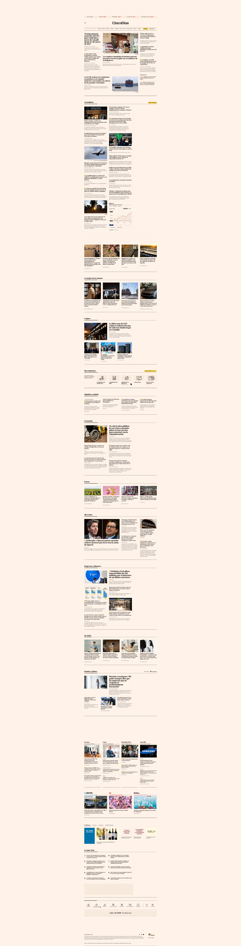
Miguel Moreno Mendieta (105, 710)
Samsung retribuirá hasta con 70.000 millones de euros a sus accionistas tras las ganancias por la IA (129, 522)
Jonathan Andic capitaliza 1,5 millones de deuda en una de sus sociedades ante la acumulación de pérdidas (120, 862)
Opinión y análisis (91, 394)
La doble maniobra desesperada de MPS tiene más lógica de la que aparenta (148, 401)
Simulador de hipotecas (125, 383)
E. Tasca (102, 361)
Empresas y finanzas (101, 28)
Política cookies (94, 943)
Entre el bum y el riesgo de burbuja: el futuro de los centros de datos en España (148, 261)
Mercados (107, 28)
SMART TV (141, 778)
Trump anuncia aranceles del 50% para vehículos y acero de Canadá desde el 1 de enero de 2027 (92, 39)
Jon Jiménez (86, 223)
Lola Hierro (105, 660)
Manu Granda (86, 621)
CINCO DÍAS (115, 172)
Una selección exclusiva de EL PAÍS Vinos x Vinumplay (106, 843)
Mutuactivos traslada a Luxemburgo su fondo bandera (106, 708)
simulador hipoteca (96, 906)
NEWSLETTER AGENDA (152, 102)
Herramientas (90, 371)
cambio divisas (121, 906)
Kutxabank (153, 671)
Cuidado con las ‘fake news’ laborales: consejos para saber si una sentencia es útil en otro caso (111, 778)
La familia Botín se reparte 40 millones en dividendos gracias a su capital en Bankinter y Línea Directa (95, 178)
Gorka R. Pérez (105, 62)
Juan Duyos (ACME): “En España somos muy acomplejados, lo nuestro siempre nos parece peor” (91, 761)
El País (85, 450)
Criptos (87, 318)
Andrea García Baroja (88, 780)
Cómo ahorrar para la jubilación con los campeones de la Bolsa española (90, 699)
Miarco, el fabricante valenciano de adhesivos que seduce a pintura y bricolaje (148, 498)
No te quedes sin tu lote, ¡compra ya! (150, 837)
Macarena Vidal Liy (87, 46)
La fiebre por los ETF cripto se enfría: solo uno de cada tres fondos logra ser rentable (120, 327)
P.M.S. (104, 307)
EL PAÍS (139, 28)
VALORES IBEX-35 (112, 227)
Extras (87, 482)
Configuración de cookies (101, 943)
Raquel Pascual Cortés (113, 451)
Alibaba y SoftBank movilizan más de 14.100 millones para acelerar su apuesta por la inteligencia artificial (120, 193)
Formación (94, 825)
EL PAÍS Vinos (87, 825)
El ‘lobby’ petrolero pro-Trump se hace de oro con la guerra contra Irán (120, 149)
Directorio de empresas (150, 383)
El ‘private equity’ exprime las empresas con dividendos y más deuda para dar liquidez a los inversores (148, 544)
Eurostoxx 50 (129, 16)
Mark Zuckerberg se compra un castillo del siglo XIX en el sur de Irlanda (94, 447)
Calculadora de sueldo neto (101, 383)
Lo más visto (89, 850)
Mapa (119, 943)
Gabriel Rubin (124, 774)
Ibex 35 (88, 16)
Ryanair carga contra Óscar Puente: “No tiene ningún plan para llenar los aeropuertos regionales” (147, 83)
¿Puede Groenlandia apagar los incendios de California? (145, 811)
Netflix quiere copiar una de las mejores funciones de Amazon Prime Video (147, 781)
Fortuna (86, 742)
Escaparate (101, 825)
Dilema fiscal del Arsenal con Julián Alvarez (118, 811)
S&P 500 (100, 16)
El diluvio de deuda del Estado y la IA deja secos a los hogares (130, 772)
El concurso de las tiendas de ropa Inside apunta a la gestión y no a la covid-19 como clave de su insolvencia (120, 613)
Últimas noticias (129, 28)
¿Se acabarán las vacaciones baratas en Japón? (120, 181)
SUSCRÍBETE (145, 28)
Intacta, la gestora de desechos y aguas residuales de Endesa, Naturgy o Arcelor (130, 499)
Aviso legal (89, 943)
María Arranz (86, 661)
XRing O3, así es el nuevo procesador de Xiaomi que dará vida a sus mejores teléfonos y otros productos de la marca (148, 772)
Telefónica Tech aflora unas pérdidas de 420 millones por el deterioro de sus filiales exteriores (120, 574)
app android (153, 906)
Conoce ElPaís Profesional (150, 371)
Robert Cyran (124, 769)
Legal (104, 742)
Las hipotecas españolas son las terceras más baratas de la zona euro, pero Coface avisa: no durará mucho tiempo (92, 303)
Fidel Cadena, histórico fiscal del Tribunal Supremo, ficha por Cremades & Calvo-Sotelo (110, 762)
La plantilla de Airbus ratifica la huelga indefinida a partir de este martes (148, 49)
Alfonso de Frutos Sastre (144, 766)
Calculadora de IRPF (113, 383)
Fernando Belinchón (88, 167)
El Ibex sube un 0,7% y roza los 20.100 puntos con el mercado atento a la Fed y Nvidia (148, 36)
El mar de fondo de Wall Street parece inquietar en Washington (111, 401)
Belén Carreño (87, 138)
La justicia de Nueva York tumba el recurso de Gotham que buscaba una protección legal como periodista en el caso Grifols (120, 121)
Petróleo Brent (114, 16)
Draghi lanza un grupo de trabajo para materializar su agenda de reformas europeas (95, 135)
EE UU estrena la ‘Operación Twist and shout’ (129, 759)
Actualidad (89, 102)
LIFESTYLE (141, 769)
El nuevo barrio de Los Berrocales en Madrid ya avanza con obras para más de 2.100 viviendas (129, 303)
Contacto (85, 943)
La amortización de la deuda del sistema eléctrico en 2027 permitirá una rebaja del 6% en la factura (95, 459)
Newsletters (123, 943)
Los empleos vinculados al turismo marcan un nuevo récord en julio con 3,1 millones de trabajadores (120, 58)
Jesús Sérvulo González (113, 152)
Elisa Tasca (111, 332)
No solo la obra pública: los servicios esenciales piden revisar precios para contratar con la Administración (119, 430)
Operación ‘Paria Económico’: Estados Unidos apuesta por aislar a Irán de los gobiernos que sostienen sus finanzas (92, 57)
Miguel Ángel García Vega (88, 125)
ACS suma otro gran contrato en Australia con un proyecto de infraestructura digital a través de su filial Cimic (95, 219)
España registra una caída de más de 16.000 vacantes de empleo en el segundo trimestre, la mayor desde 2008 (119, 448)
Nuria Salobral (124, 542)
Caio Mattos (86, 547)
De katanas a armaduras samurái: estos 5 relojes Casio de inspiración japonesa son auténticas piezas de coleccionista (95, 862)
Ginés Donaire (105, 267)
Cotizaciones (116, 28)
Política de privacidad (109, 943)
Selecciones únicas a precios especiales (137, 837)
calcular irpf (88, 906)
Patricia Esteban (106, 773)
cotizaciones (138, 906)
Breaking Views (126, 742)
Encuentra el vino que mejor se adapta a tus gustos (127, 837)
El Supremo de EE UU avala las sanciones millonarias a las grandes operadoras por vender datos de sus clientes (119, 463)
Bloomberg (111, 172)
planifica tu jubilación (113, 906)
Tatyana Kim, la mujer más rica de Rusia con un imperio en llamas (92, 402)
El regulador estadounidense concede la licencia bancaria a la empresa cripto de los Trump (108, 357)
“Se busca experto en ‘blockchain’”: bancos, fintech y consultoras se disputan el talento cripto (124, 356)
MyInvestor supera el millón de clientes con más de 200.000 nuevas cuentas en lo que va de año (129, 261)
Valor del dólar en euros (145, 16)
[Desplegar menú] (85, 22)
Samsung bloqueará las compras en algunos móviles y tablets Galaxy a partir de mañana (148, 762)
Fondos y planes (123, 28)
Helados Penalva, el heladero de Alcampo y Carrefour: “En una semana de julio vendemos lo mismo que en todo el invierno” (111, 499)
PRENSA (104, 776)
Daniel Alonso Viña (106, 505)
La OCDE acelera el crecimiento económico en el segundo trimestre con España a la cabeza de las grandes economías (97, 80)
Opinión (134, 28)
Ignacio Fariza (120, 152)
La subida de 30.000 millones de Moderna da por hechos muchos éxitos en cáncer (129, 766)
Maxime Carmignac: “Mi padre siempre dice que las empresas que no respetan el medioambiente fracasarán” (120, 682)
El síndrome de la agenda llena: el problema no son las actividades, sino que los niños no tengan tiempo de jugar (130, 655)
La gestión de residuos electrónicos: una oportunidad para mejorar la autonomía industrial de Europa (130, 401)
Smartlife (143, 742)
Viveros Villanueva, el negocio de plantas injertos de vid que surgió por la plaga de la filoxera (92, 499)
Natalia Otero (86, 411)
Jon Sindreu (124, 762)
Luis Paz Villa (142, 502)
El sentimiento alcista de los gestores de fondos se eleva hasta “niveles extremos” (124, 699)
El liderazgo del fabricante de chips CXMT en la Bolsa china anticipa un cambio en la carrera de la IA (120, 169)
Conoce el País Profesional (120, 913)
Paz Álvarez (142, 661)
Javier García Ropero (144, 66)
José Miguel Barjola (106, 765)
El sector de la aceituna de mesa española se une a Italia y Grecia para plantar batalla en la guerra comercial (111, 261)
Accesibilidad (115, 943)
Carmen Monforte (87, 462)
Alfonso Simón (124, 307)
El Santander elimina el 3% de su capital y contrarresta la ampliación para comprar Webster (120, 109)
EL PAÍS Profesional (109, 825)
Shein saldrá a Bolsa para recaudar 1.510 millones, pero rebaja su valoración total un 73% (120, 157)
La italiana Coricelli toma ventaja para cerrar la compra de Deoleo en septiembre (148, 62)
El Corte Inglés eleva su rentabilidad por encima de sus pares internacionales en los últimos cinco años (95, 603)
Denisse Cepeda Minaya (88, 503)
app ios (147, 906)
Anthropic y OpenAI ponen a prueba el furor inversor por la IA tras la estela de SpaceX (101, 543)
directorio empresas (130, 906)
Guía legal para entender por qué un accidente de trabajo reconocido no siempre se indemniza (111, 770)
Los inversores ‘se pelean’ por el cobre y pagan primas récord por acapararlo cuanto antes (129, 538)
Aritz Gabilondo (112, 813)
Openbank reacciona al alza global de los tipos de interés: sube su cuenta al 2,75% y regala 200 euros (111, 302)
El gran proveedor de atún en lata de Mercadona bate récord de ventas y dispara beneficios (120, 588)
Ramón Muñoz (111, 466)
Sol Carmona (124, 660)
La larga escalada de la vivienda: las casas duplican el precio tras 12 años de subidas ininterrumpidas (95, 190)
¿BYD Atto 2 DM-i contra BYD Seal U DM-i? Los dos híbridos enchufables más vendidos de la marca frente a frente (95, 812)
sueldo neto (105, 906)
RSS (120, 943)
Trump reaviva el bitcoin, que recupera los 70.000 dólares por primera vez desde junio (90, 356)
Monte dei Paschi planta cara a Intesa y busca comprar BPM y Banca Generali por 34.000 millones (147, 533)
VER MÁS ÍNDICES (119, 227)
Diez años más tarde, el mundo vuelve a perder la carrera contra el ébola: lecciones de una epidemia (110, 655)
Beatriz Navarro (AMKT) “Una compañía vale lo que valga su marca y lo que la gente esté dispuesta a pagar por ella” (92, 769)
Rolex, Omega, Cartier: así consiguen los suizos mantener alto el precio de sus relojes (95, 122)
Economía (112, 28)
